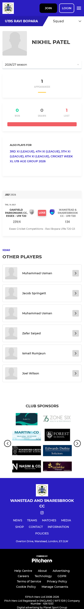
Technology (43, 576)
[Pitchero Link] (42, 561)
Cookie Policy (26, 587)
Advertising (61, 571)
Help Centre (23, 571)
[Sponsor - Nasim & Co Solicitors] (26, 467)
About (42, 571)
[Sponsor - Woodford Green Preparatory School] (26, 451)
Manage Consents (55, 587)
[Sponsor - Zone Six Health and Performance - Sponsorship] (57, 420)
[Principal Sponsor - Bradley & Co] (26, 420)
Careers (23, 576)
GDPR (61, 576)
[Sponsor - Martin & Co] (26, 435)
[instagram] (42, 513)
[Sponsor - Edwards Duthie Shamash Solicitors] (57, 451)
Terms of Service (29, 581)
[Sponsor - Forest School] (57, 435)
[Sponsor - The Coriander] (57, 467)
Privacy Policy (57, 581)
